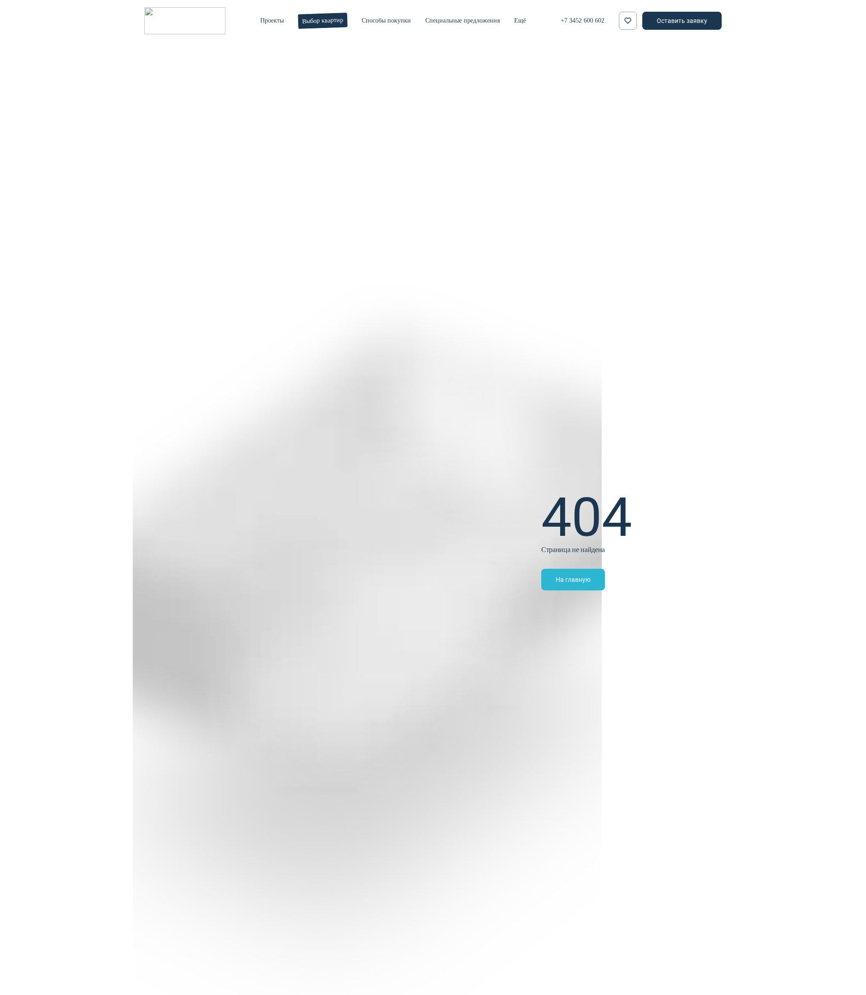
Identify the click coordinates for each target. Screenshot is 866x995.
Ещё (520, 20)
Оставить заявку (682, 20)
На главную (573, 579)
